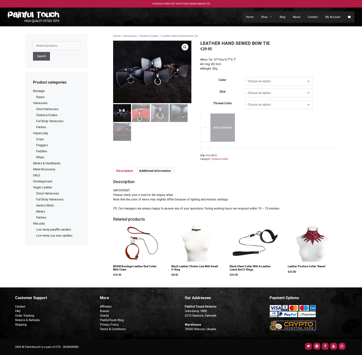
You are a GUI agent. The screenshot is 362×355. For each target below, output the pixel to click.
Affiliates (106, 306)
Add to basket (222, 127)
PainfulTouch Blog (112, 320)
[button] (185, 47)
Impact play (40, 133)
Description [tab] (124, 171)
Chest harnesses (47, 109)
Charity (104, 315)
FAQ (18, 311)
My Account (332, 17)
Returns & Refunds (27, 320)
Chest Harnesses (47, 193)
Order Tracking (24, 315)
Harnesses (130, 36)
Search (41, 56)
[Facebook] (325, 346)
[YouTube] (333, 346)
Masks (40, 211)
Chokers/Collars (149, 36)
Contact (313, 17)
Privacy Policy (109, 324)
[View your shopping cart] (349, 17)
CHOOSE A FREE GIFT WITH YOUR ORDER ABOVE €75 (181, 3)
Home (250, 17)
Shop (264, 17)
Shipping (21, 324)
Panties (41, 127)
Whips (40, 157)
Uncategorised (42, 181)
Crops (40, 139)
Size (222, 91)
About (296, 17)
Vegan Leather (42, 187)
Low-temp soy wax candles (54, 235)
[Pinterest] (316, 346)
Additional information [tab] (155, 171)
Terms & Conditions (113, 329)
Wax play (39, 223)
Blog (282, 17)
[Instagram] (342, 346)
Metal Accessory (44, 169)
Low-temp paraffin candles (53, 229)
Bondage (39, 91)
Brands (104, 311)
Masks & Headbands (47, 163)
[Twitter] (308, 346)
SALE (36, 175)
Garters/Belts (45, 205)
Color (222, 80)
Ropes (40, 97)
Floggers (42, 145)
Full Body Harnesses (50, 121)
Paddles (41, 151)
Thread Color (222, 103)
